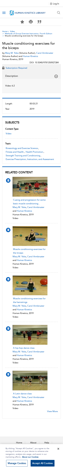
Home (4, 31)
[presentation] (30, 187)
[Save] (22, 22)
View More (52, 411)
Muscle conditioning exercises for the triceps (29, 251)
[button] (31, 22)
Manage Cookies (17, 463)
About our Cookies (30, 457)
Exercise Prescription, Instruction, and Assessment (30, 159)
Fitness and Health (15, 152)
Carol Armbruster (35, 207)
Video (12, 31)
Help (46, 442)
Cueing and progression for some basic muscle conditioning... (29, 202)
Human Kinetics (24, 211)
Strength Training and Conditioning (23, 155)
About (33, 442)
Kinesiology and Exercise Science (22, 148)
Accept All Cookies (42, 463)
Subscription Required (16, 68)
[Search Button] (58, 12)
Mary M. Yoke (19, 207)
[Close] (58, 449)
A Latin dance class (22, 393)
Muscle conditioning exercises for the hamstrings (29, 300)
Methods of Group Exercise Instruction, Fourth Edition (28, 33)
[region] (31, 456)
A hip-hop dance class (23, 348)
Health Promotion (34, 152)
